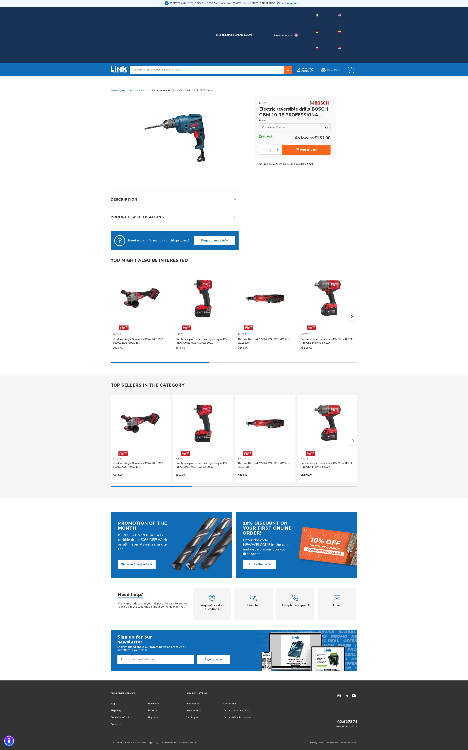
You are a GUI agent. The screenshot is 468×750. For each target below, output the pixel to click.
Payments (154, 703)
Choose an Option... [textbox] (274, 127)
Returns (152, 710)
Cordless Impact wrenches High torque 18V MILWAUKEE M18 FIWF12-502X (201, 341)
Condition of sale (120, 717)
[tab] (175, 199)
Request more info (214, 241)
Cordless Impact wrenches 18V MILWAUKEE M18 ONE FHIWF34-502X (327, 341)
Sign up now (213, 659)
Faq (113, 703)
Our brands (230, 703)
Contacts (116, 724)
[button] (352, 316)
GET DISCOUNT (290, 3)
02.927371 (347, 722)
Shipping (116, 710)
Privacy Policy (316, 742)
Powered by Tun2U (348, 742)
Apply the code (259, 564)
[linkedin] (346, 695)
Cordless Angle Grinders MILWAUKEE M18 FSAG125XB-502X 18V (138, 341)
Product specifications (137, 217)
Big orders (154, 717)
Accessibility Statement (237, 717)
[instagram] (339, 695)
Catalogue (192, 717)
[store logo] (119, 70)
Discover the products (137, 564)
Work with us (193, 710)
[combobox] (211, 70)
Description (124, 199)
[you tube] (353, 695)
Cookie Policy (331, 742)
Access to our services (236, 710)
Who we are (193, 703)
